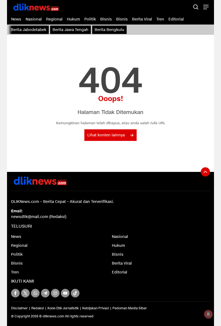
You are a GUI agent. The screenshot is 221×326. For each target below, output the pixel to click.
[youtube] (65, 293)
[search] (196, 7)
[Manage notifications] (208, 314)
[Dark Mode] (186, 7)
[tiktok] (75, 293)
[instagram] (55, 293)
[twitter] (25, 293)
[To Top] (205, 171)
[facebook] (15, 293)
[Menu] (205, 7)
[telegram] (45, 293)
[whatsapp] (35, 293)
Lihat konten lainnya (106, 135)
